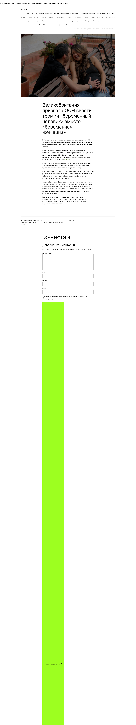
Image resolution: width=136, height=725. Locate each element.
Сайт (44, 288)
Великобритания (26, 222)
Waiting (26, 13)
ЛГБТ (38, 222)
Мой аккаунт (78, 17)
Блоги (32, 13)
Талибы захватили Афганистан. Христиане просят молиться (65, 25)
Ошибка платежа (110, 17)
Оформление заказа (96, 17)
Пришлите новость (77, 21)
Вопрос (23, 17)
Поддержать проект (33, 21)
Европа (34, 222)
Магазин (69, 17)
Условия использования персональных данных (100, 25)
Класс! (36, 17)
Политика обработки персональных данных (56, 21)
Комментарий (47, 253)
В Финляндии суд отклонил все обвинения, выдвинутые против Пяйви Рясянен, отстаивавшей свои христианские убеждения (75, 13)
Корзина (50, 17)
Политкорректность (54, 222)
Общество (44, 222)
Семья (63, 222)
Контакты (43, 17)
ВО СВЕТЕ (24, 9)
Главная (29, 17)
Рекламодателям (98, 21)
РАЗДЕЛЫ (88, 21)
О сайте (86, 17)
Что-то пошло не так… (108, 29)
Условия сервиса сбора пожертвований (86, 29)
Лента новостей (60, 17)
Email (44, 280)
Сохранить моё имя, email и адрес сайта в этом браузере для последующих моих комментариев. (65, 298)
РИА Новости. (69, 159)
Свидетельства (110, 21)
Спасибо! (42, 25)
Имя (44, 272)
